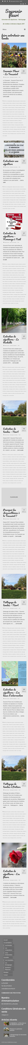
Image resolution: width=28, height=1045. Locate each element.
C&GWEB (9, 1042)
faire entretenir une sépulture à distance (10, 281)
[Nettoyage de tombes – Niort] (14, 586)
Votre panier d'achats (16, 1)
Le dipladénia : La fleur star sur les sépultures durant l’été (18, 1023)
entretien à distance (19, 105)
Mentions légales (14, 1042)
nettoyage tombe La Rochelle (8, 129)
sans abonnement (10, 206)
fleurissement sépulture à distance (16, 120)
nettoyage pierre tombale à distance (9, 292)
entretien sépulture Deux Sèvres (11, 109)
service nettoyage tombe (12, 133)
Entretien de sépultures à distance (19, 270)
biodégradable (9, 186)
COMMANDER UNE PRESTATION (11, 993)
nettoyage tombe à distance (17, 476)
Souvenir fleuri (13, 13)
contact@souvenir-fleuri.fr (8, 988)
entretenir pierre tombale (19, 722)
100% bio (5, 186)
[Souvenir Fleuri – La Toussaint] (14, 55)
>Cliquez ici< (4, 1015)
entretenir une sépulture (12, 268)
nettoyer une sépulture (12, 131)
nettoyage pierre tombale (19, 124)
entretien (4, 270)
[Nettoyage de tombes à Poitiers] (14, 768)
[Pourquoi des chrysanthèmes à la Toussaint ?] (14, 497)
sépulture (15, 206)
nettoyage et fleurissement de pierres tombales (14, 474)
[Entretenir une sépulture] (14, 149)
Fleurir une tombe (13, 242)
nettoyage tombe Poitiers (9, 204)
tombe (9, 208)
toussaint (23, 133)
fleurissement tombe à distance (8, 122)
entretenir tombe (9, 103)
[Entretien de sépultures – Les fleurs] (14, 855)
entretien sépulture (11, 107)
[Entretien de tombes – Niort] (14, 412)
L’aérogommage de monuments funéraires (18, 1035)
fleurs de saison (13, 197)
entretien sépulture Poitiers (19, 111)
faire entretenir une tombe (19, 116)
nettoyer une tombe (19, 131)
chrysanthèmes (9, 540)
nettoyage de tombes (13, 77)
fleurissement (16, 118)
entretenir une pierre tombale (17, 103)
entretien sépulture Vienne (10, 279)
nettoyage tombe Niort (17, 129)
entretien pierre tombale (7, 272)
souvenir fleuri (19, 133)
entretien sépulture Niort (10, 111)
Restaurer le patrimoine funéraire (16, 1029)
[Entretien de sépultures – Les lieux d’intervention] (14, 673)
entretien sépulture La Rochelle (19, 191)
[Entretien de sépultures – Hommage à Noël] (14, 221)
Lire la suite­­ (6, 96)
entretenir (20, 264)
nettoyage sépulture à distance (8, 294)
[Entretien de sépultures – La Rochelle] (14, 320)
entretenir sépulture (11, 266)
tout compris (5, 135)
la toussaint (16, 122)
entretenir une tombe (11, 105)
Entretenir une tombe (13, 167)
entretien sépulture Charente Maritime (12, 634)
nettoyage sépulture (22, 199)
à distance (9, 264)
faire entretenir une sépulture (14, 195)
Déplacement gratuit (16, 186)
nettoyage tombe (17, 294)
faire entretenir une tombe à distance (9, 283)
